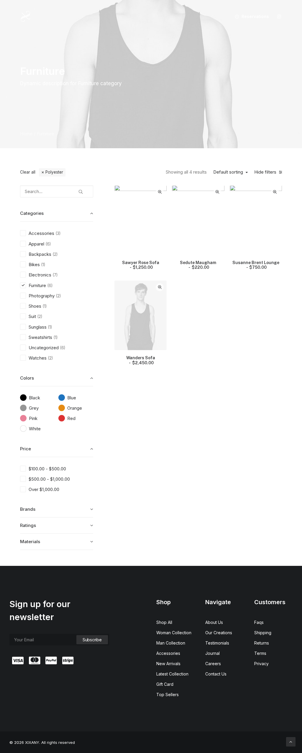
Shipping (262, 632)
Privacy (261, 663)
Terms (260, 653)
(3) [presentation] (57, 233)
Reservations (255, 16)
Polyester (54, 172)
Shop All (164, 622)
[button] (279, 16)
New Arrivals (168, 663)
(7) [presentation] (55, 275)
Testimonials (217, 642)
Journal (212, 653)
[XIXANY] (25, 16)
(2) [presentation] (55, 254)
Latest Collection (172, 673)
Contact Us (215, 673)
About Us (214, 622)
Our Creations (218, 632)
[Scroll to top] (291, 741)
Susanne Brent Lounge (255, 265)
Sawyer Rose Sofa (140, 265)
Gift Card (164, 684)
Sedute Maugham (198, 265)
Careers (213, 663)
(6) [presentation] (48, 244)
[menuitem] (250, 16)
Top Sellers (167, 694)
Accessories (168, 653)
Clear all (27, 172)
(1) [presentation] (43, 264)
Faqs (259, 622)
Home (26, 133)
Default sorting (228, 172)
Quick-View (160, 192)
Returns (261, 642)
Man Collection (170, 642)
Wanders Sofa (140, 360)
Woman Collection (173, 632)
